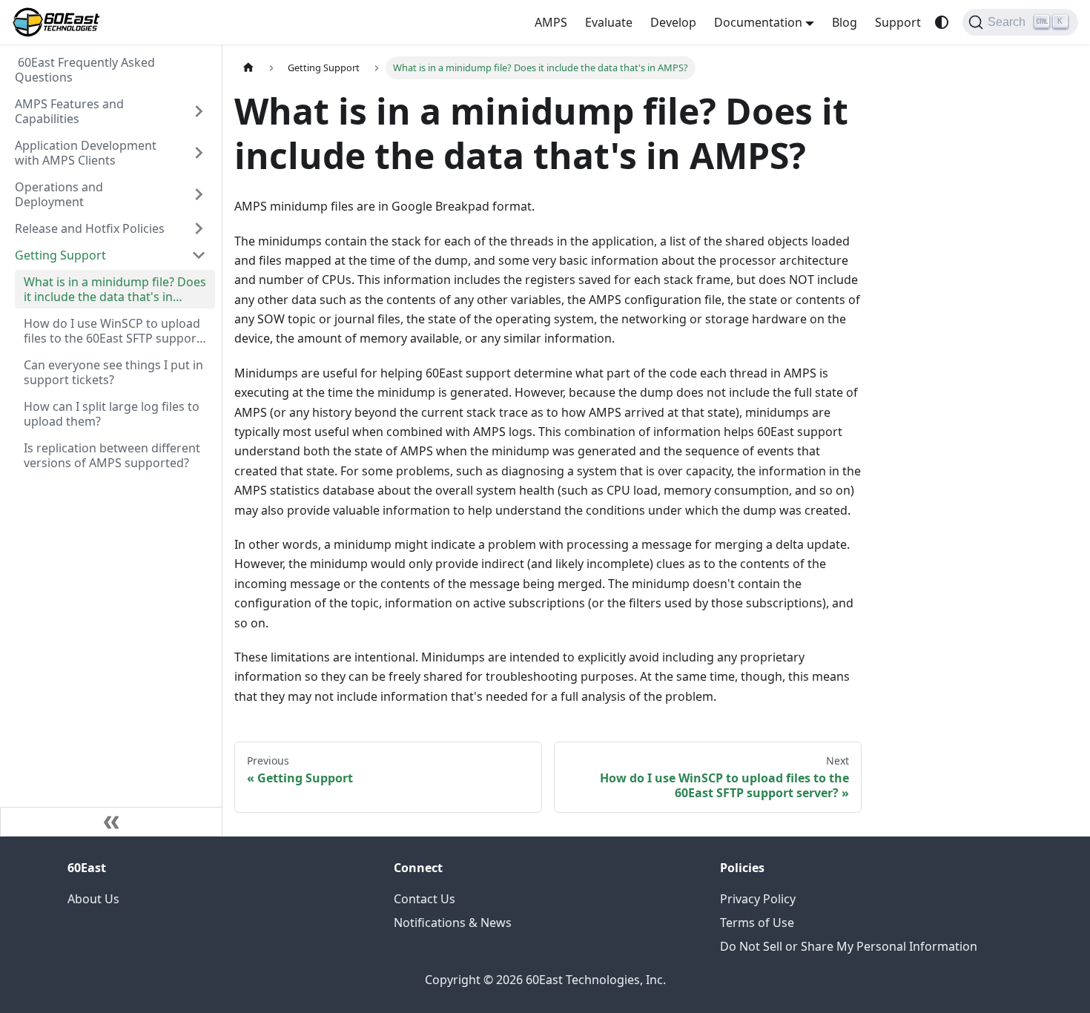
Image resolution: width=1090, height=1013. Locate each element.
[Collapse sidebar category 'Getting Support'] (198, 255)
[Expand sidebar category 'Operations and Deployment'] (198, 194)
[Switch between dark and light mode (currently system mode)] (942, 22)
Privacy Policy (758, 899)
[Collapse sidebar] (111, 822)
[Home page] (248, 67)
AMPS (551, 22)
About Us (93, 899)
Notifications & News (453, 922)
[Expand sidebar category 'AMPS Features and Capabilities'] (198, 111)
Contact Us (424, 899)
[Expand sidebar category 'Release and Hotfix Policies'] (198, 228)
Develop (673, 22)
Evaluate (608, 22)
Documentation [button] (758, 22)
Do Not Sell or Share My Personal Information (848, 946)
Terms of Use (757, 922)
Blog (844, 22)
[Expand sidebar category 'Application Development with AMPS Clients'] (198, 152)
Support (898, 22)
